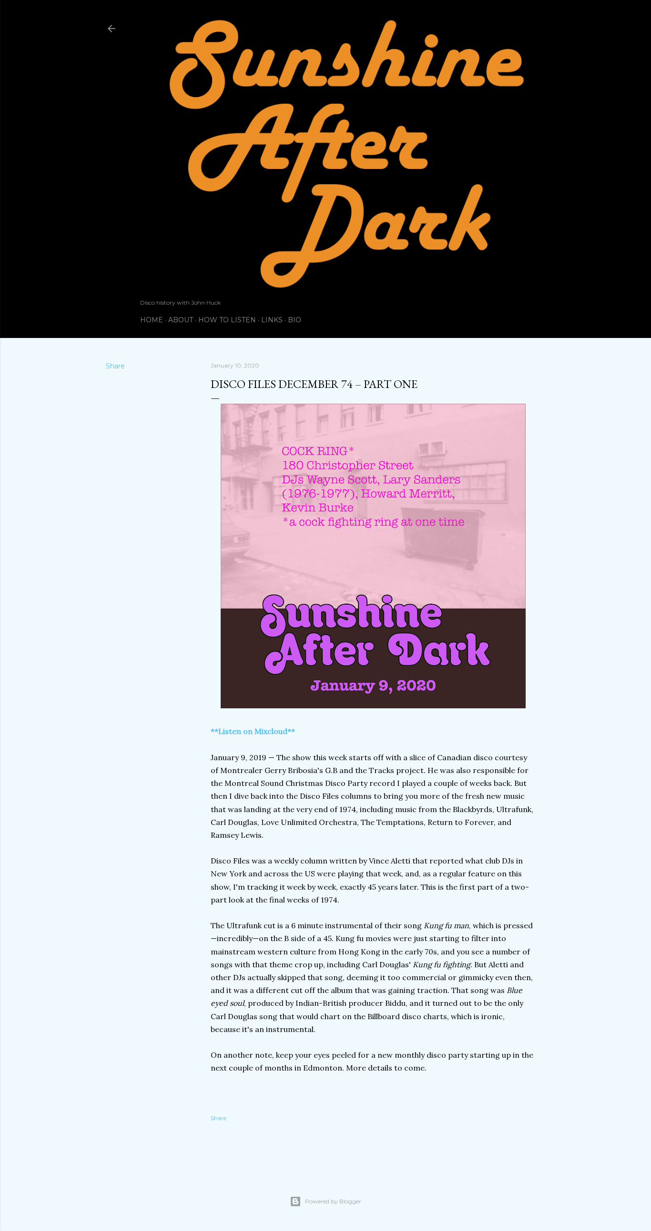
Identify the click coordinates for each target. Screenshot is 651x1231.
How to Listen (227, 320)
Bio (294, 320)
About (180, 320)
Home (151, 320)
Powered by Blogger (333, 1201)
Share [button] (115, 366)
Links (272, 320)
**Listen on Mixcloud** (253, 731)
